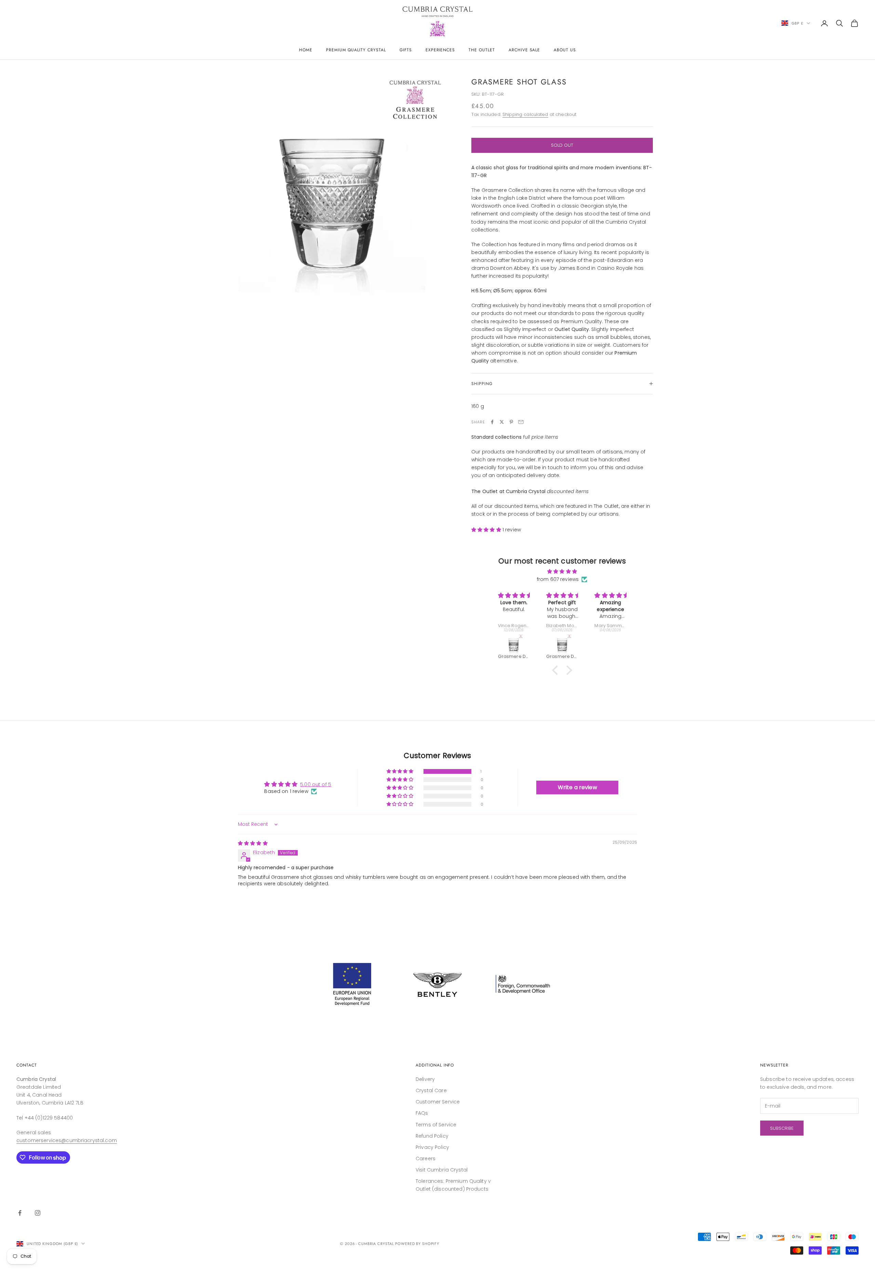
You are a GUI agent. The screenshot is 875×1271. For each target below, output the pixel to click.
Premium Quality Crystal (356, 50)
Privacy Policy (432, 1147)
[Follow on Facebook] (19, 1212)
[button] (486, 529)
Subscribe (782, 1128)
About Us (565, 50)
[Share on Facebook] (492, 422)
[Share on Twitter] (501, 422)
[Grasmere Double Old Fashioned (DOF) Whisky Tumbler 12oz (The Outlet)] (514, 643)
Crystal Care (431, 1090)
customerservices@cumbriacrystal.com (66, 1140)
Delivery (425, 1079)
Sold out (562, 145)
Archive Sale (524, 50)
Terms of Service (436, 1124)
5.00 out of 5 (315, 784)
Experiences (440, 50)
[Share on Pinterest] (511, 422)
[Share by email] (521, 422)
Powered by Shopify (417, 1243)
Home (305, 50)
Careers (425, 1158)
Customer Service (438, 1101)
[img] (562, 571)
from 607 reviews (558, 579)
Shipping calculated (525, 114)
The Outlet (482, 50)
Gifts (406, 50)
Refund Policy (432, 1136)
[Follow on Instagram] (37, 1212)
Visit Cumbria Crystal (442, 1169)
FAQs (422, 1113)
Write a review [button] (577, 787)
